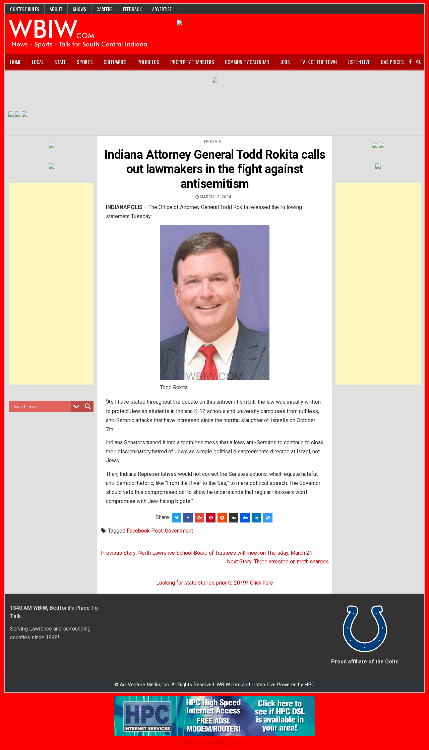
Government (179, 531)
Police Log (148, 61)
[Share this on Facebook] (188, 517)
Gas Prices (392, 61)
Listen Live (359, 61)
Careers (105, 8)
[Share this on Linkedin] (256, 517)
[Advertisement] (51, 284)
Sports (85, 61)
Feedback (132, 8)
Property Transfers (192, 61)
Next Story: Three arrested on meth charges (278, 561)
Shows (79, 8)
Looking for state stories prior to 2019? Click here (214, 583)
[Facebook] (410, 61)
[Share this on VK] (233, 517)
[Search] (418, 61)
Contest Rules (24, 8)
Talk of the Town (319, 61)
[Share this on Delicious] (267, 517)
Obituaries (115, 61)
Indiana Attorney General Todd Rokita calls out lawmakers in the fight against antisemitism (214, 169)
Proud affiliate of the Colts (365, 661)
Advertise (162, 8)
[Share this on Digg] (245, 517)
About (56, 8)
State (60, 61)
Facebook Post (145, 531)
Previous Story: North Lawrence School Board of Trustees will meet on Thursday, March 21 (206, 553)
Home (15, 61)
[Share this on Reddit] (222, 517)
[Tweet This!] (176, 517)
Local (38, 61)
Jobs (285, 61)
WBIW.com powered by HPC (214, 743)
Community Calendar (247, 61)
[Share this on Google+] (199, 517)
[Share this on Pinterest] (211, 517)
